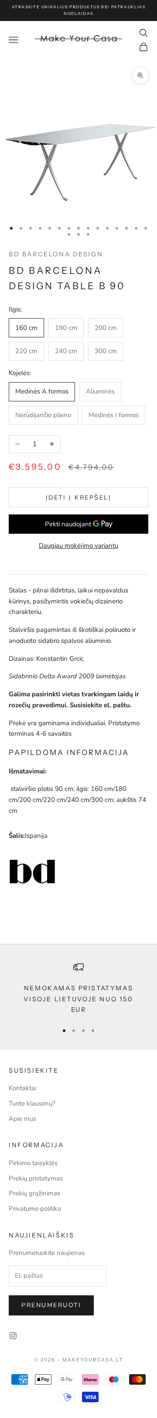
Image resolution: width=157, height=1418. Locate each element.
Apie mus (22, 1118)
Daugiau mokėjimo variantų (78, 545)
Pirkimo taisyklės (33, 1163)
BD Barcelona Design (56, 254)
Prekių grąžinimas (34, 1193)
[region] (78, 988)
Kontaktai (22, 1088)
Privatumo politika (35, 1208)
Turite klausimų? (32, 1103)
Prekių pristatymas (36, 1178)
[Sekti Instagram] (13, 1335)
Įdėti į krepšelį (78, 497)
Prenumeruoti (51, 1305)
